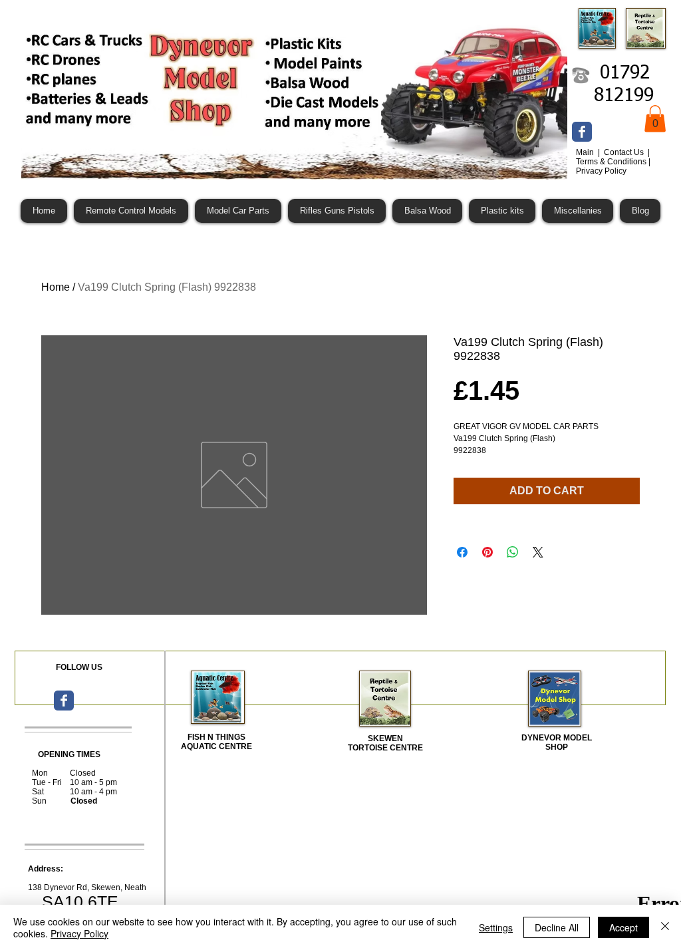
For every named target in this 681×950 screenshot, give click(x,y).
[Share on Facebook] (462, 552)
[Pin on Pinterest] (487, 552)
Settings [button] (496, 927)
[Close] (665, 927)
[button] (655, 118)
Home (55, 287)
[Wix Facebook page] (582, 132)
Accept (623, 927)
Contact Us (625, 152)
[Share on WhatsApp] (513, 552)
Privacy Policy (79, 933)
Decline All (557, 927)
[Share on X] (538, 552)
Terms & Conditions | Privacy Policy (613, 166)
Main (586, 152)
